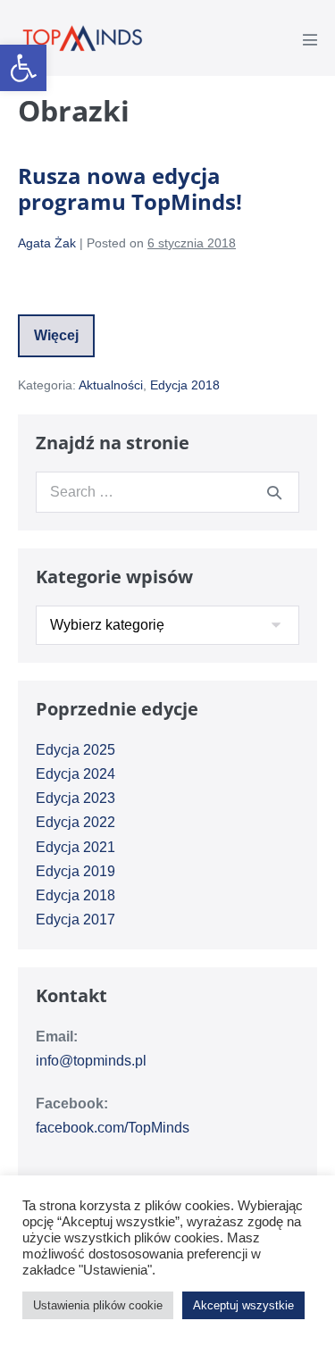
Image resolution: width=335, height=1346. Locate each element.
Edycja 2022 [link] (75, 822)
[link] (23, 68)
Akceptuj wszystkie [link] (243, 1305)
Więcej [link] (64, 342)
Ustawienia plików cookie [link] (98, 1305)
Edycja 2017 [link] (75, 919)
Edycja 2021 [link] (75, 847)
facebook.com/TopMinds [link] (112, 1127)
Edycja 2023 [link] (75, 798)
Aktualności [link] (111, 385)
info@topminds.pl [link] (91, 1060)
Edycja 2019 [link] (75, 871)
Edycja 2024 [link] (75, 774)
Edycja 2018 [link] (185, 385)
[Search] (274, 492)
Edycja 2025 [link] (75, 749)
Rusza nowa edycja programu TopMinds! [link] (130, 188)
